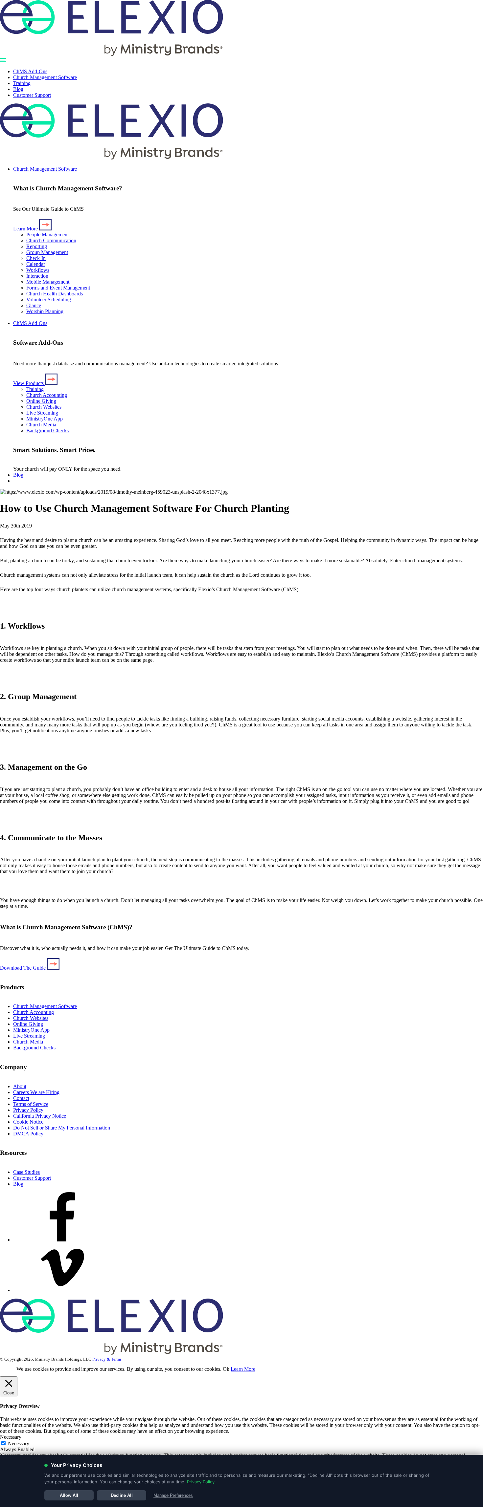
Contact (21, 1098)
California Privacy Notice (39, 1116)
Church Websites (43, 407)
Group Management (47, 252)
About (19, 1086)
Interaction (37, 276)
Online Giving (41, 401)
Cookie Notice (28, 1122)
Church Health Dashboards (54, 293)
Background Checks (47, 430)
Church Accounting (46, 395)
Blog (18, 89)
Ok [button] (226, 1369)
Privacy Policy (28, 1110)
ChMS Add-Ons (30, 71)
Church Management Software (45, 77)
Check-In (36, 258)
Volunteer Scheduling (48, 299)
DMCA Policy (28, 1133)
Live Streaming (42, 413)
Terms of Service (30, 1104)
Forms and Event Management (58, 288)
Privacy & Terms (107, 1359)
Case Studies (26, 1172)
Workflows (37, 270)
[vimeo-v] (62, 1290)
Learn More (243, 1369)
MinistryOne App (44, 418)
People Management (47, 234)
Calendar (35, 264)
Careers (36, 1092)
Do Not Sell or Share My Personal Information (61, 1127)
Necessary (18, 1443)
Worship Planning (44, 311)
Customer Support (32, 95)
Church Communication (51, 240)
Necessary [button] (10, 1437)
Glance (33, 305)
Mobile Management (47, 282)
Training (22, 83)
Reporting (36, 246)
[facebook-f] (62, 1239)
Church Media (41, 424)
